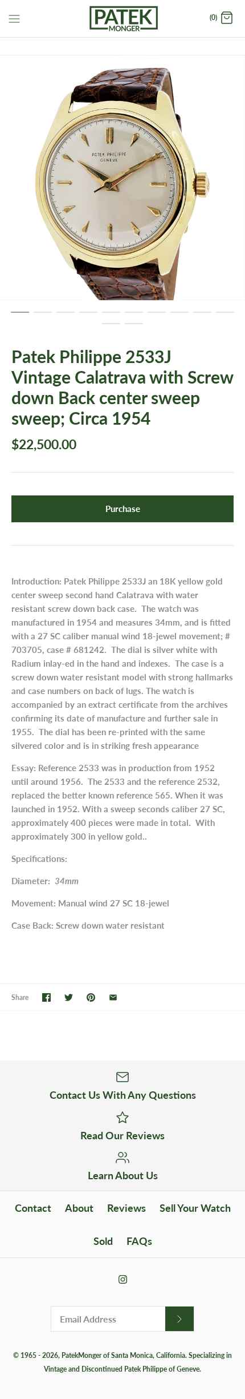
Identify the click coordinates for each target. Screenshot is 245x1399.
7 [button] (156, 317)
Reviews (126, 1208)
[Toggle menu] (14, 17)
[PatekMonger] (122, 18)
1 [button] (20, 317)
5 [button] (111, 317)
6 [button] (134, 317)
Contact (33, 1208)
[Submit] (179, 1319)
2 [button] (42, 317)
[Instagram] (123, 1279)
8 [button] (179, 317)
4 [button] (88, 317)
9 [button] (202, 317)
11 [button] (111, 328)
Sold (103, 1241)
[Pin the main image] (91, 997)
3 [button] (65, 317)
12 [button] (134, 328)
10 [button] (225, 317)
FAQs (139, 1241)
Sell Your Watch (195, 1208)
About (79, 1208)
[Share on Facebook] (46, 997)
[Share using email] (113, 997)
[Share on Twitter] (68, 997)
